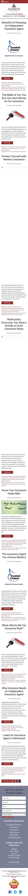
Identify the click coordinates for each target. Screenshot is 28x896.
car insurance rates (19, 482)
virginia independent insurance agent (17, 90)
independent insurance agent (7, 84)
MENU (6, 2)
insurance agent (8, 88)
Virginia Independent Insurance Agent (14, 7)
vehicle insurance (18, 151)
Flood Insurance (14, 832)
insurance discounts (15, 484)
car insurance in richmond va (19, 146)
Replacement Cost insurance (12, 311)
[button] (2, 2)
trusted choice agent (11, 729)
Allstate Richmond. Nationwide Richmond (16, 767)
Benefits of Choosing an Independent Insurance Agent (14, 25)
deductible (9, 547)
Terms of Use (18, 874)
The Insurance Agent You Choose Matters (14, 556)
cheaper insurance (5, 477)
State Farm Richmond (9, 772)
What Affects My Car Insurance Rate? (14, 627)
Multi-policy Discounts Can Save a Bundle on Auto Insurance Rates (14, 324)
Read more (7, 78)
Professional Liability (14, 837)
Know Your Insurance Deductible (14, 492)
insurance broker (16, 88)
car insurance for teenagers (13, 680)
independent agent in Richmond (14, 82)
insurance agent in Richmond (7, 544)
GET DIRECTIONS (14, 862)
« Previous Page (6, 781)
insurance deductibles (15, 310)
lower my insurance (10, 678)
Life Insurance (14, 827)
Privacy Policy (10, 874)
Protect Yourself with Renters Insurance (14, 158)
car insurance (10, 146)
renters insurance (11, 314)
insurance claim (14, 549)
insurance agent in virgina (12, 620)
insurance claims (18, 544)
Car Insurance (14, 830)
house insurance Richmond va (13, 541)
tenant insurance (19, 314)
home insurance (16, 547)
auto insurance (10, 482)
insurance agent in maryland (10, 619)
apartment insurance (12, 313)
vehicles (24, 151)
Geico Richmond (5, 769)
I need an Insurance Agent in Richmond (14, 737)
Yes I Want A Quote (7, 817)
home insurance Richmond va (13, 540)
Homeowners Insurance (14, 824)
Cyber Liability (14, 835)
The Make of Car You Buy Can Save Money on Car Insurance (14, 98)
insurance (17, 84)
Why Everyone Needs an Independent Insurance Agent (14, 691)
